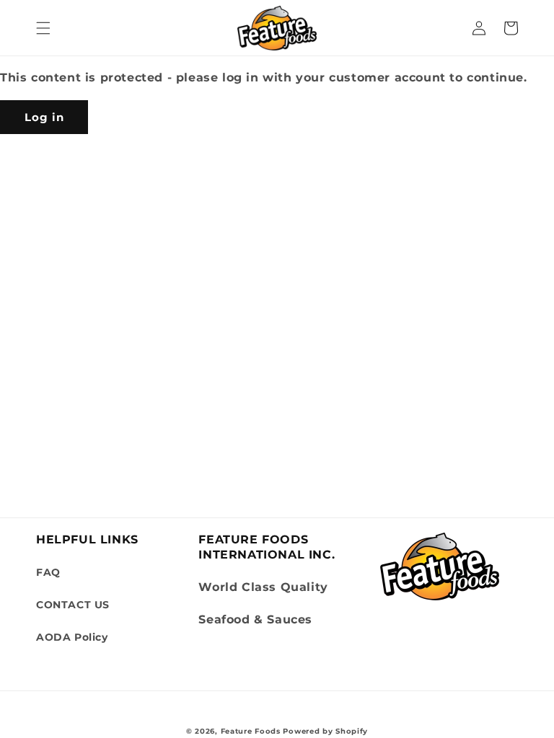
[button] (43, 28)
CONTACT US (73, 604)
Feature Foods (251, 731)
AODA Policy (72, 637)
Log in (44, 117)
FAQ (48, 572)
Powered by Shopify (325, 731)
